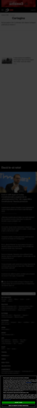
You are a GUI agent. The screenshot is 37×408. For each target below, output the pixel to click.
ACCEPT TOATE (18, 402)
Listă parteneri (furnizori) (7, 399)
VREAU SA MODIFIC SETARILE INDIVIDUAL (18, 405)
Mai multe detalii (28, 382)
